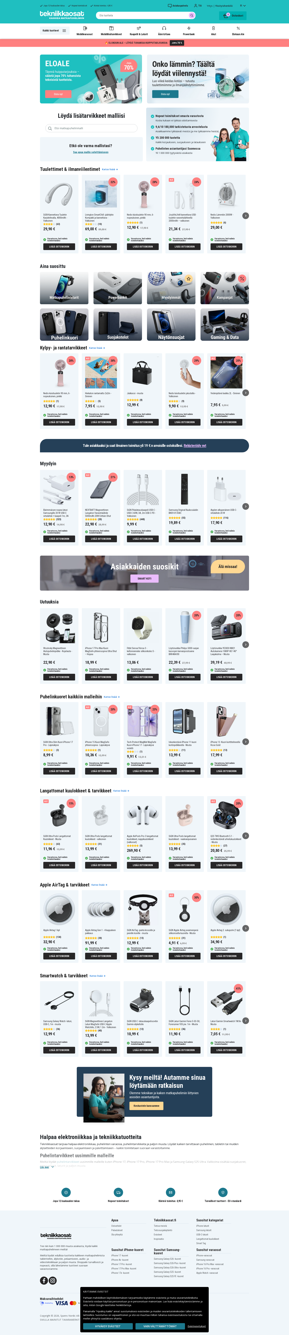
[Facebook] (44, 1280)
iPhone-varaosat (204, 1255)
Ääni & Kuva (164, 34)
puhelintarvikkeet (68, 1162)
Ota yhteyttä (117, 1234)
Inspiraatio (159, 1239)
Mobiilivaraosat (84, 34)
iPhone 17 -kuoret (119, 1255)
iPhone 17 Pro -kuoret (121, 1264)
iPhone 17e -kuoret (120, 1273)
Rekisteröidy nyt (195, 445)
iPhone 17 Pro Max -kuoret (123, 1268)
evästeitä (161, 1297)
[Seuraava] (245, 215)
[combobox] (146, 15)
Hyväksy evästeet (108, 1326)
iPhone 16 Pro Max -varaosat (210, 1264)
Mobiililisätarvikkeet (111, 34)
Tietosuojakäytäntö (163, 1230)
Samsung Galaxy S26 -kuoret (167, 1259)
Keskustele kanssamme (146, 1105)
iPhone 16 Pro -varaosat (207, 1268)
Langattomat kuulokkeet (207, 1239)
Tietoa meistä (160, 1226)
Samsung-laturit (203, 1230)
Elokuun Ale (238, 34)
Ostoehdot (116, 1226)
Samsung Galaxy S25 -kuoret (167, 1272)
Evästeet (158, 1234)
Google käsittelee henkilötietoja (113, 1305)
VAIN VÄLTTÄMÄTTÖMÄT (160, 1326)
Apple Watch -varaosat (207, 1273)
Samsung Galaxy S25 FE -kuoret (169, 1276)
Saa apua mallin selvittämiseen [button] (90, 152)
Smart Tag (201, 1243)
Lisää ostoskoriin (59, 246)
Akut (213, 34)
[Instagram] (53, 1280)
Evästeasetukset (197, 1326)
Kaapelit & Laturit (139, 34)
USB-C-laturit (202, 1234)
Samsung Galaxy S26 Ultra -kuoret (170, 1267)
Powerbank (189, 34)
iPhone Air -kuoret (119, 1260)
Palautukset (117, 1230)
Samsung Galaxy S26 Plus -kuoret (170, 1263)
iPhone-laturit (202, 1226)
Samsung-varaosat (205, 1260)
